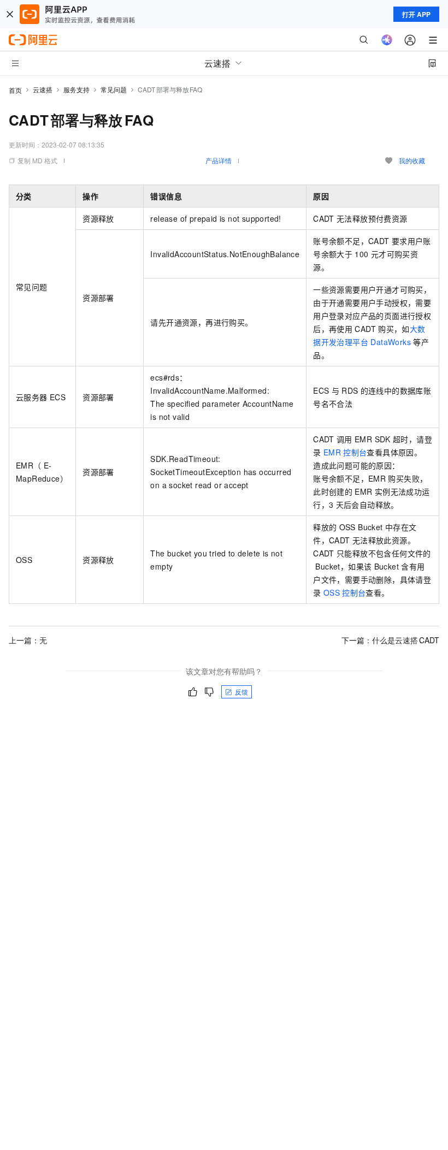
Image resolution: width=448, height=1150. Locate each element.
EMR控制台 (345, 452)
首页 (15, 89)
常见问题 (114, 89)
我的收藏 (412, 160)
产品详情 (218, 160)
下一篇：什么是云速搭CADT (390, 640)
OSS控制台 (344, 592)
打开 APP (416, 14)
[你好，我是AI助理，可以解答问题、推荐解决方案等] (386, 39)
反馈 (241, 691)
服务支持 (76, 89)
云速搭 (42, 89)
